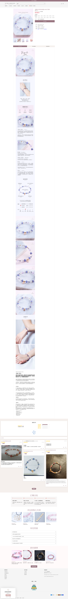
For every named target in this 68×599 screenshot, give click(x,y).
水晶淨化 (5, 578)
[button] (6, 6)
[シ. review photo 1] (11, 453)
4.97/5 (23, 425)
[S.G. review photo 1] (56, 466)
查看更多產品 (34, 566)
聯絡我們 (25, 574)
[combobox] (30, 3)
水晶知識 (25, 571)
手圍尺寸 (5, 574)
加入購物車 (45, 21)
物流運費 (34, 46)
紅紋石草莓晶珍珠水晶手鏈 (52, 450)
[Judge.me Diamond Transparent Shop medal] (34, 432)
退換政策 (48, 46)
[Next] (32, 23)
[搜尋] (44, 3)
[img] (3, 442)
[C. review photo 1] (34, 465)
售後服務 (5, 577)
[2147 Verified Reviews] (34, 590)
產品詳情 (20, 46)
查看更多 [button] (47, 483)
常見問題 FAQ (6, 571)
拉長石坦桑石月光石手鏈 (29, 451)
